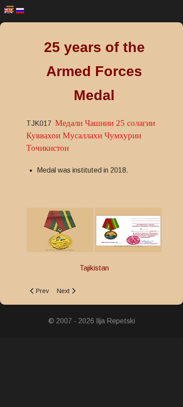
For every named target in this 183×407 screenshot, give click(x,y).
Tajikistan (94, 268)
